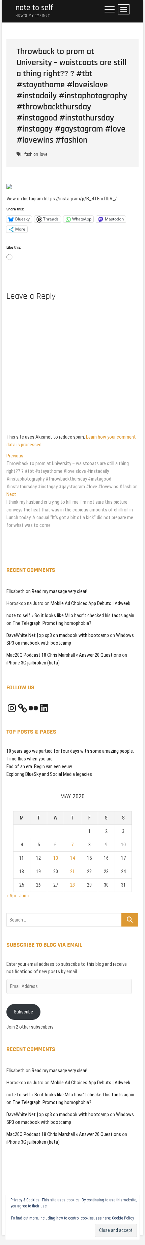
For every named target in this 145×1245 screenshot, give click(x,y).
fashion (31, 154)
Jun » (24, 896)
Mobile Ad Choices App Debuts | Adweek (90, 603)
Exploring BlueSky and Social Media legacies (49, 774)
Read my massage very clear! (59, 591)
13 (55, 858)
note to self (34, 8)
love (44, 154)
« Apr (11, 896)
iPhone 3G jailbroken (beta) (33, 663)
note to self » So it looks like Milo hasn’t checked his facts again (70, 615)
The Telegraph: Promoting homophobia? (51, 623)
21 (72, 871)
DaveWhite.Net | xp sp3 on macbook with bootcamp (57, 635)
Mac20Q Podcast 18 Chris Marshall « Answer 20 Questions (63, 655)
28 (72, 885)
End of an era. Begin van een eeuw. (39, 766)
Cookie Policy (123, 1218)
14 (72, 858)
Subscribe (23, 1012)
